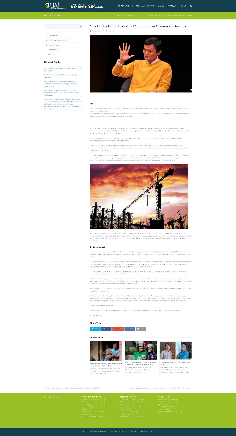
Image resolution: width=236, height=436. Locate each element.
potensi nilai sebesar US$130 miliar (169, 252)
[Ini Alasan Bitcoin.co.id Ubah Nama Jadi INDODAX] (175, 350)
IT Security (50, 54)
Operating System (53, 45)
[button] (95, 329)
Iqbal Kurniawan (106, 305)
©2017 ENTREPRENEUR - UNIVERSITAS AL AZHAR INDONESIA (113, 431)
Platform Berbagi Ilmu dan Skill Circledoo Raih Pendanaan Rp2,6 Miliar (73, 388)
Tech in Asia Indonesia (173, 310)
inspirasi (112, 31)
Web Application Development (58, 40)
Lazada (168, 262)
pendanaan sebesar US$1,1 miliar (102, 266)
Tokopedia (141, 264)
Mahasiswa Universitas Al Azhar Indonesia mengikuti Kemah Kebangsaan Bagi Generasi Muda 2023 (61, 92)
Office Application (53, 35)
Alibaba (111, 128)
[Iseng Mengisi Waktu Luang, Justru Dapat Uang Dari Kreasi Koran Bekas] (106, 351)
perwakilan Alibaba (161, 148)
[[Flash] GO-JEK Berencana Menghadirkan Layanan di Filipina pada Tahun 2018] (141, 350)
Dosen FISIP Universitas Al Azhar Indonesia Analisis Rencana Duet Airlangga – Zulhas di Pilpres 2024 (61, 83)
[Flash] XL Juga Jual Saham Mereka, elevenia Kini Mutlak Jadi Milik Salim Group (160, 388)
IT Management (52, 50)
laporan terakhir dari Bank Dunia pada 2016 (120, 283)
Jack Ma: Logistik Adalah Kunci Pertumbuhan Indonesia (124, 310)
